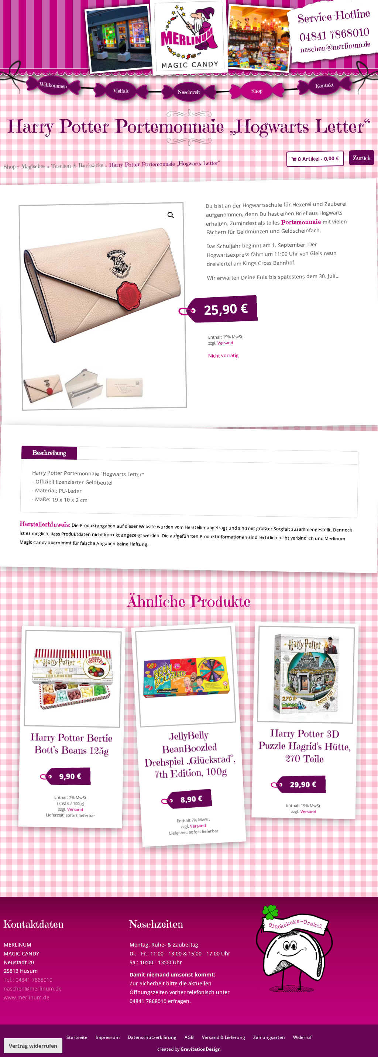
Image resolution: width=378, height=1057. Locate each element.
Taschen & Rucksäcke (77, 165)
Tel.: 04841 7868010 (28, 979)
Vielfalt (121, 90)
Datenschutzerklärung (152, 1037)
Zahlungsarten (269, 1037)
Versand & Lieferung (223, 1037)
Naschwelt (189, 92)
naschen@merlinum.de (335, 47)
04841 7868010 (334, 35)
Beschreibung (49, 453)
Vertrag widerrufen (33, 1045)
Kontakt (324, 85)
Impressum (108, 1037)
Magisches (33, 166)
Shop (256, 90)
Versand (225, 343)
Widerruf (302, 1037)
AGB (189, 1037)
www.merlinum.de (26, 997)
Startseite (76, 1037)
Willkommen (53, 85)
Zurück (362, 157)
